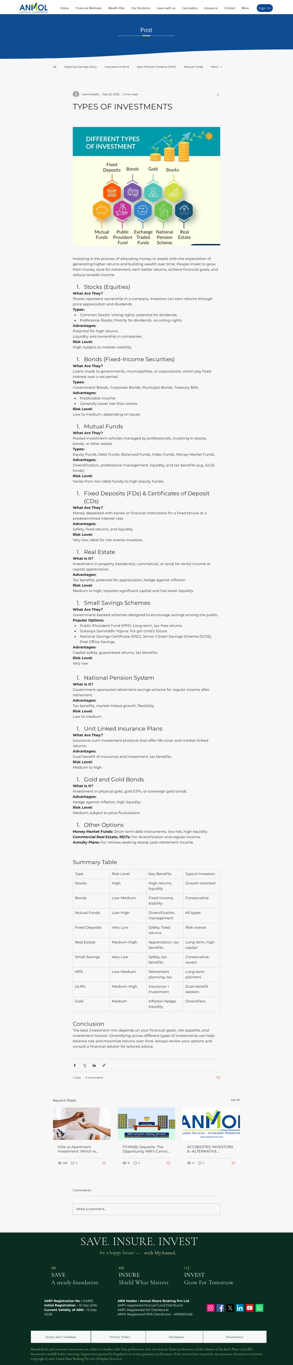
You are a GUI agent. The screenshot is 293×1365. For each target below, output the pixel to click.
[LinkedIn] (240, 1308)
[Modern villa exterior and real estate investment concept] (82, 1123)
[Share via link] (104, 1065)
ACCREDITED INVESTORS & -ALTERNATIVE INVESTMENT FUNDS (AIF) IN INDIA (210, 1149)
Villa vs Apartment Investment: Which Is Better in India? (77, 1149)
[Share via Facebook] (75, 1065)
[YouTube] (250, 1308)
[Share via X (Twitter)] (84, 1065)
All (54, 67)
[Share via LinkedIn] (94, 1065)
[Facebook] (220, 1308)
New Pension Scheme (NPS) (156, 67)
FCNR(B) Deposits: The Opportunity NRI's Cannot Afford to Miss (146, 1149)
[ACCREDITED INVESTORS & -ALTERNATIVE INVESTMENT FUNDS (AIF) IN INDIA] (211, 1123)
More (214, 67)
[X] (230, 1308)
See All (235, 1100)
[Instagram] (210, 1308)
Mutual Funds (193, 67)
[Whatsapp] (259, 1308)
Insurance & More (117, 67)
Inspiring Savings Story (80, 67)
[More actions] (217, 94)
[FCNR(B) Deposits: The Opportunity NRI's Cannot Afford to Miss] (146, 1123)
